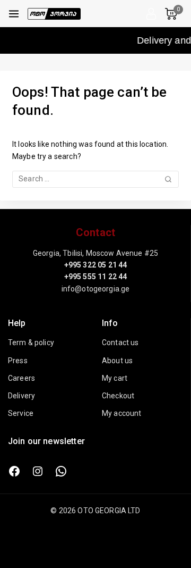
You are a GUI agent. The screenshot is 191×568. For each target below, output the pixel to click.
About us (117, 360)
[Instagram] (37, 471)
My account (122, 413)
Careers (21, 378)
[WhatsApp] (61, 471)
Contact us (120, 342)
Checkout (118, 395)
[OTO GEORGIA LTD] (54, 14)
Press (18, 360)
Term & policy (31, 342)
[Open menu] (14, 14)
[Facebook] (14, 471)
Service (20, 413)
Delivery (21, 395)
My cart (114, 378)
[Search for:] (95, 178)
